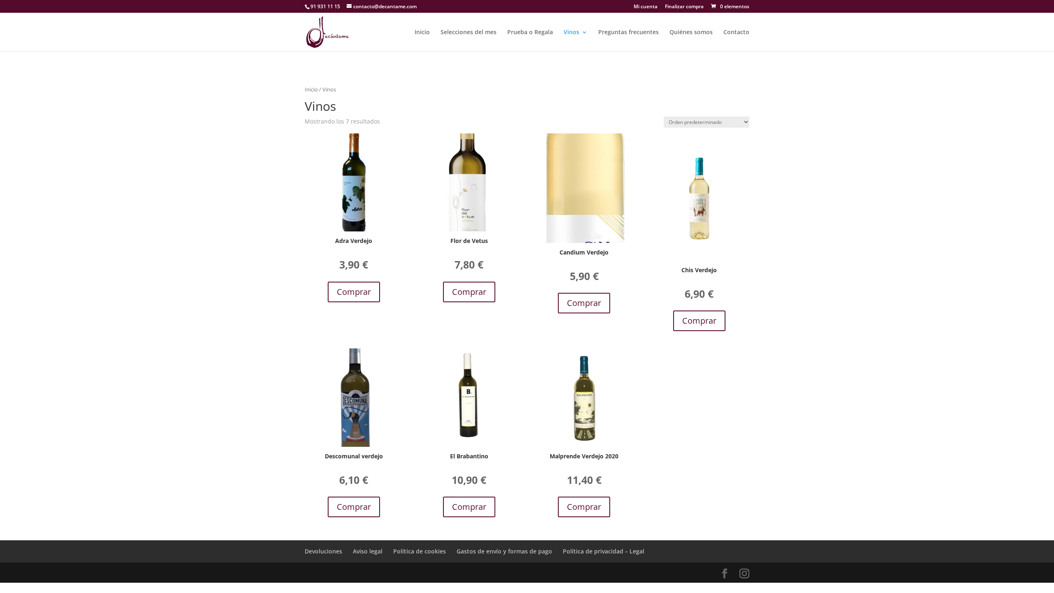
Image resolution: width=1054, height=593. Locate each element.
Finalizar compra (684, 7)
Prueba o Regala (530, 32)
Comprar (354, 291)
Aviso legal (367, 551)
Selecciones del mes (469, 32)
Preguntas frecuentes (628, 32)
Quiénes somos (691, 32)
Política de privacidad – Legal (603, 551)
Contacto (736, 32)
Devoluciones (323, 551)
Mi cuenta (646, 7)
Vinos (571, 32)
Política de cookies (419, 551)
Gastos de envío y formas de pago (504, 551)
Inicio (422, 32)
